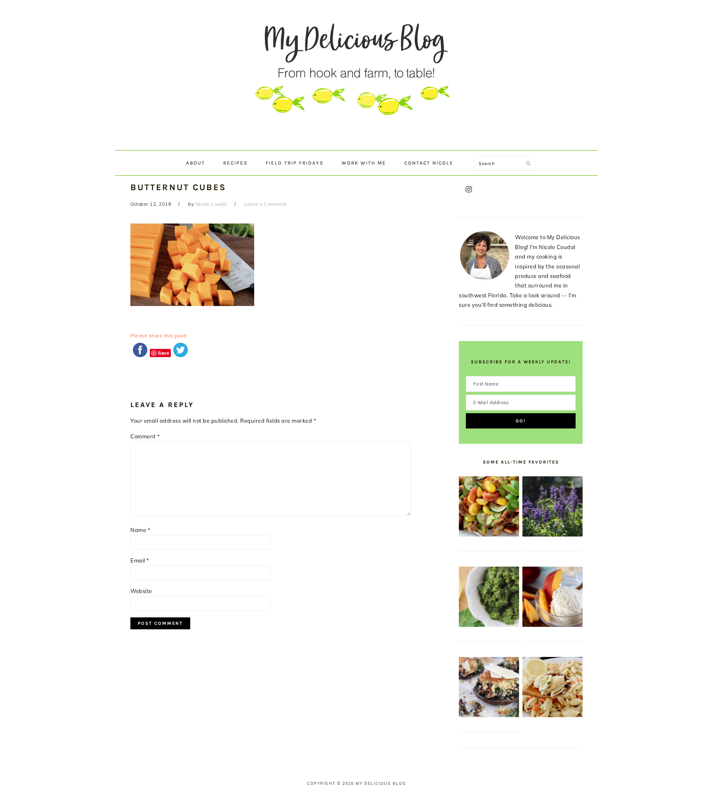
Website (141, 591)
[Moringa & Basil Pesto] (489, 624)
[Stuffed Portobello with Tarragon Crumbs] (489, 715)
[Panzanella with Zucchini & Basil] (489, 534)
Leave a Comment (265, 204)
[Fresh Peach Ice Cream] (552, 624)
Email (139, 560)
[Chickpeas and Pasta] (552, 715)
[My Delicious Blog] (356, 142)
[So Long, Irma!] (552, 534)
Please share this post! (158, 335)
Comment (145, 436)
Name (140, 530)
